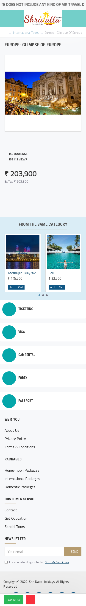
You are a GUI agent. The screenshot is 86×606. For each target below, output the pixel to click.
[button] (39, 295)
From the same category (43, 224)
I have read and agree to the (39, 562)
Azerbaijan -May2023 (23, 273)
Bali (51, 273)
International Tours (26, 32)
